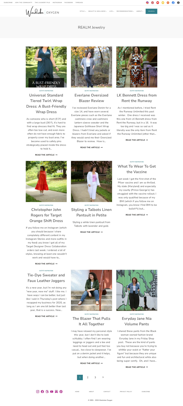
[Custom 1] (168, 3)
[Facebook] (173, 3)
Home (77, 391)
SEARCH (151, 11)
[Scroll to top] (179, 398)
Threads (79, 2)
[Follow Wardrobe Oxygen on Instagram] (37, 391)
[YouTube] (158, 3)
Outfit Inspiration (46, 91)
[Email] (163, 3)
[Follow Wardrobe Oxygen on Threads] (47, 391)
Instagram (57, 2)
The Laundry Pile (42, 2)
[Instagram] (147, 3)
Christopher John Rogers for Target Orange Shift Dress (46, 215)
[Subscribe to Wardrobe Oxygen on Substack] (56, 391)
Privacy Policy (126, 391)
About (91, 391)
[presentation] (46, 66)
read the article (46, 155)
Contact (107, 391)
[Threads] (178, 3)
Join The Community (23, 2)
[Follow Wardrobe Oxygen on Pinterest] (61, 391)
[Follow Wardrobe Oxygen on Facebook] (42, 391)
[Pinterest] (152, 3)
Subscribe (8, 2)
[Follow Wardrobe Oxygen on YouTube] (51, 391)
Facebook (68, 2)
